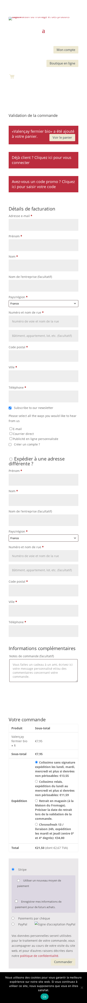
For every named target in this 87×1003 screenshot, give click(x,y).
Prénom (15, 236)
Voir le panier (62, 137)
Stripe (22, 870)
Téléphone (17, 387)
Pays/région (18, 297)
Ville (13, 367)
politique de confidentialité (39, 956)
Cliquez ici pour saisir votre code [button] (43, 184)
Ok (44, 996)
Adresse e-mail (20, 216)
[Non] (82, 987)
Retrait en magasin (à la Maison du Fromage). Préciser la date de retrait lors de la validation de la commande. (54, 810)
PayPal (22, 924)
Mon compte (66, 50)
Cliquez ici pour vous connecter (41, 160)
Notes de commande (31, 656)
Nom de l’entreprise (30, 277)
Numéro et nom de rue (26, 312)
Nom (13, 256)
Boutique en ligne (62, 63)
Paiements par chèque (34, 918)
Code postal (18, 347)
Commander (63, 962)
